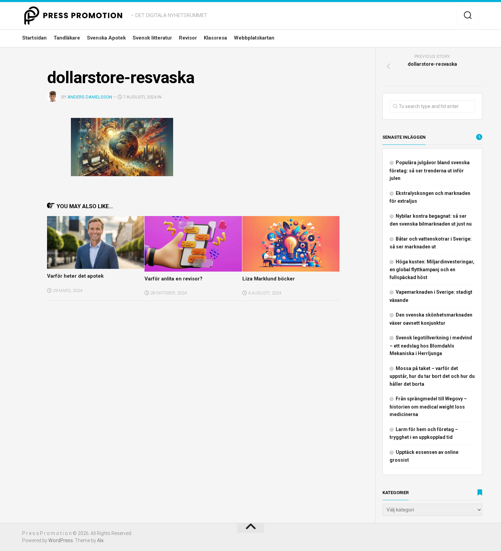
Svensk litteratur (152, 38)
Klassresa (215, 38)
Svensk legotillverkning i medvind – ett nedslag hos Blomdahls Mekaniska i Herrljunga (431, 345)
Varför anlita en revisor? (173, 279)
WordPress (60, 540)
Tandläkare (67, 38)
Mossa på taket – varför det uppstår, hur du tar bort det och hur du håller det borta (432, 376)
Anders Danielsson (89, 97)
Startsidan (34, 38)
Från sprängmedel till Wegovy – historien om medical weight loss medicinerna (428, 406)
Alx (100, 540)
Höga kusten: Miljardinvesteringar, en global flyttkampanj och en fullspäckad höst (432, 269)
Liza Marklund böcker (268, 279)
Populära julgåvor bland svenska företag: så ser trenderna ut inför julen (430, 170)
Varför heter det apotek (75, 276)
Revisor (188, 38)
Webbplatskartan (254, 38)
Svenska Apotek (106, 38)
